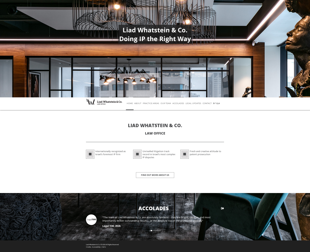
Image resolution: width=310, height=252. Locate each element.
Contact (207, 103)
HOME (130, 103)
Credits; (88, 247)
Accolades (178, 103)
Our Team (166, 103)
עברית (216, 103)
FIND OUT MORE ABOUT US (155, 175)
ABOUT (137, 103)
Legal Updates (193, 103)
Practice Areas (151, 103)
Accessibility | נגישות (99, 247)
